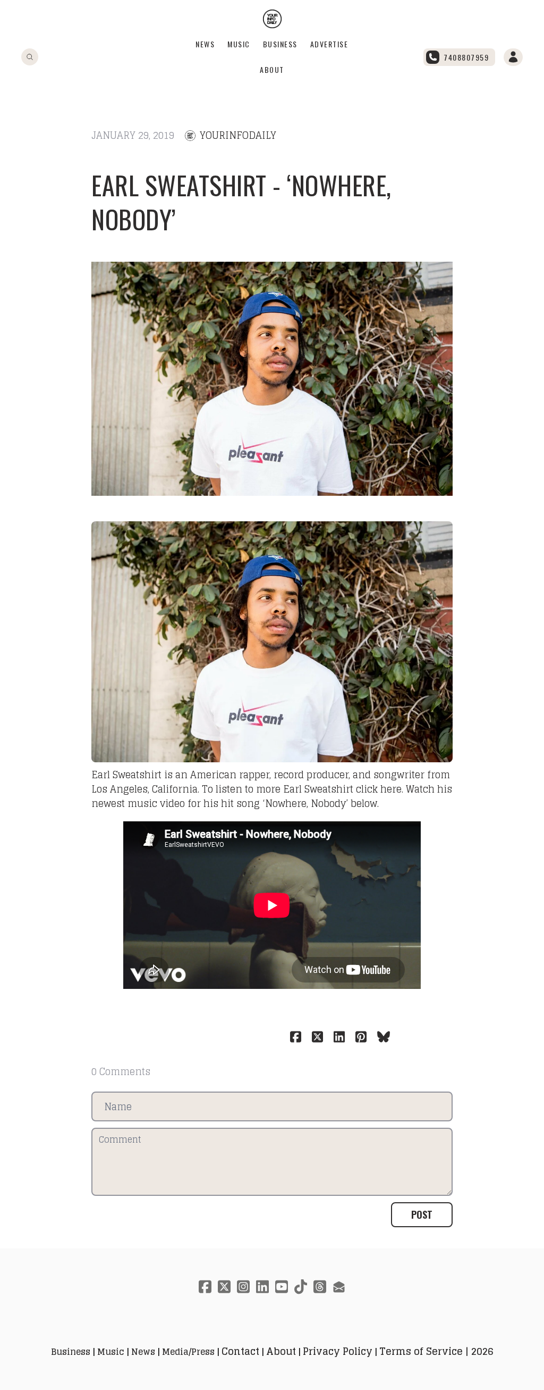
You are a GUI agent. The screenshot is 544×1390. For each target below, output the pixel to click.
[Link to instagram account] (243, 1286)
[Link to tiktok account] (300, 1286)
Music (238, 43)
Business (280, 43)
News (205, 43)
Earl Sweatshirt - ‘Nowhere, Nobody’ (241, 202)
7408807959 (466, 57)
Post (421, 1214)
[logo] (272, 19)
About (272, 69)
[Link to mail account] (339, 1286)
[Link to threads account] (319, 1286)
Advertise (329, 43)
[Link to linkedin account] (262, 1286)
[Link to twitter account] (224, 1286)
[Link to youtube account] (281, 1286)
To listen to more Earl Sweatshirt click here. (302, 788)
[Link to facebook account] (205, 1286)
